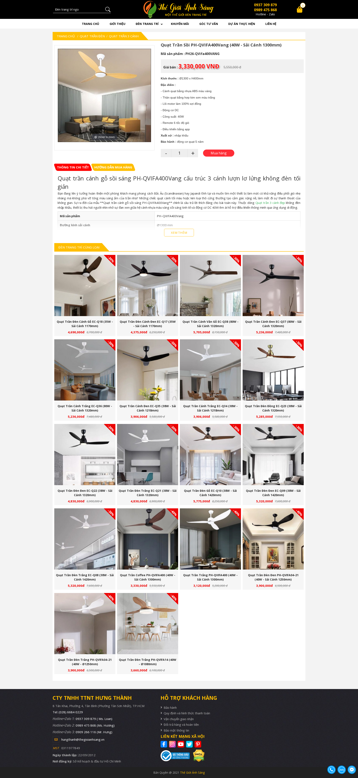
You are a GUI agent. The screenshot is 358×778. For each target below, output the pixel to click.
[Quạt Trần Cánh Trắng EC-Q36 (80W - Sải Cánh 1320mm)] (84, 370)
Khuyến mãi (180, 24)
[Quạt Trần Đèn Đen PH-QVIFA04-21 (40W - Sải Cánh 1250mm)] (273, 539)
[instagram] (173, 744)
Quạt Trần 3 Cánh (124, 36)
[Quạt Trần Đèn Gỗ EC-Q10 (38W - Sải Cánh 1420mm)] (210, 454)
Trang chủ (90, 24)
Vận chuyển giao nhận (179, 719)
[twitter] (190, 744)
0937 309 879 (265, 4)
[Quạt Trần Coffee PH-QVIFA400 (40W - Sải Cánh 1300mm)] (147, 539)
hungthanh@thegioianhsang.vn (82, 739)
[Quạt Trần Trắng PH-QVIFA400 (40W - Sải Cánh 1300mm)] (210, 539)
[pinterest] (198, 744)
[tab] (73, 167)
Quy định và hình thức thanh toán (187, 713)
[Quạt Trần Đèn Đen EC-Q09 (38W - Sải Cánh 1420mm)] (273, 454)
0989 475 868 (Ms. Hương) (95, 725)
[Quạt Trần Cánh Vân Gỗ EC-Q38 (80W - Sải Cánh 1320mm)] (210, 285)
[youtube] (181, 744)
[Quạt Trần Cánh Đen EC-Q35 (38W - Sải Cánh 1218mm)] (147, 370)
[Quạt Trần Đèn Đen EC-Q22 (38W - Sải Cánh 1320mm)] (84, 454)
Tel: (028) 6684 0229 (68, 712)
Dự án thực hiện (241, 24)
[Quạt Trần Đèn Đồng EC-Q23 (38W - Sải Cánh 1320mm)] (273, 370)
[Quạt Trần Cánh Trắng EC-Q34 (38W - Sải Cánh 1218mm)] (210, 370)
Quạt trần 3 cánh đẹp (270, 203)
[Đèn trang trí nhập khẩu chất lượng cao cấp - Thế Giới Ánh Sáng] (179, 9)
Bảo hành (170, 707)
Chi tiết (83, 287)
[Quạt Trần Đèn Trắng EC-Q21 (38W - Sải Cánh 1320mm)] (147, 454)
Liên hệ (270, 24)
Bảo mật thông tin (176, 730)
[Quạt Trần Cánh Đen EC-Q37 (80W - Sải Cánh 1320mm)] (273, 285)
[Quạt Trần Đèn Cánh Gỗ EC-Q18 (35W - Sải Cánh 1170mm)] (84, 285)
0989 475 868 (265, 9)
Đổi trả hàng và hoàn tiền (181, 724)
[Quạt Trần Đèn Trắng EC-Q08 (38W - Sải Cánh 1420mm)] (84, 539)
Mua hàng (86, 287)
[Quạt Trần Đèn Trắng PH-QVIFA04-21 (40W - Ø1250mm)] (84, 623)
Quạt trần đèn (92, 36)
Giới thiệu (117, 24)
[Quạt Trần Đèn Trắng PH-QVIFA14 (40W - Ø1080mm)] (147, 623)
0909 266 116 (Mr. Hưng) (94, 732)
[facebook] (164, 744)
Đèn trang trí (147, 24)
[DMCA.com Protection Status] (197, 756)
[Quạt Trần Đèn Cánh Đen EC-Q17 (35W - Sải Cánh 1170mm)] (147, 285)
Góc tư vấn (208, 24)
